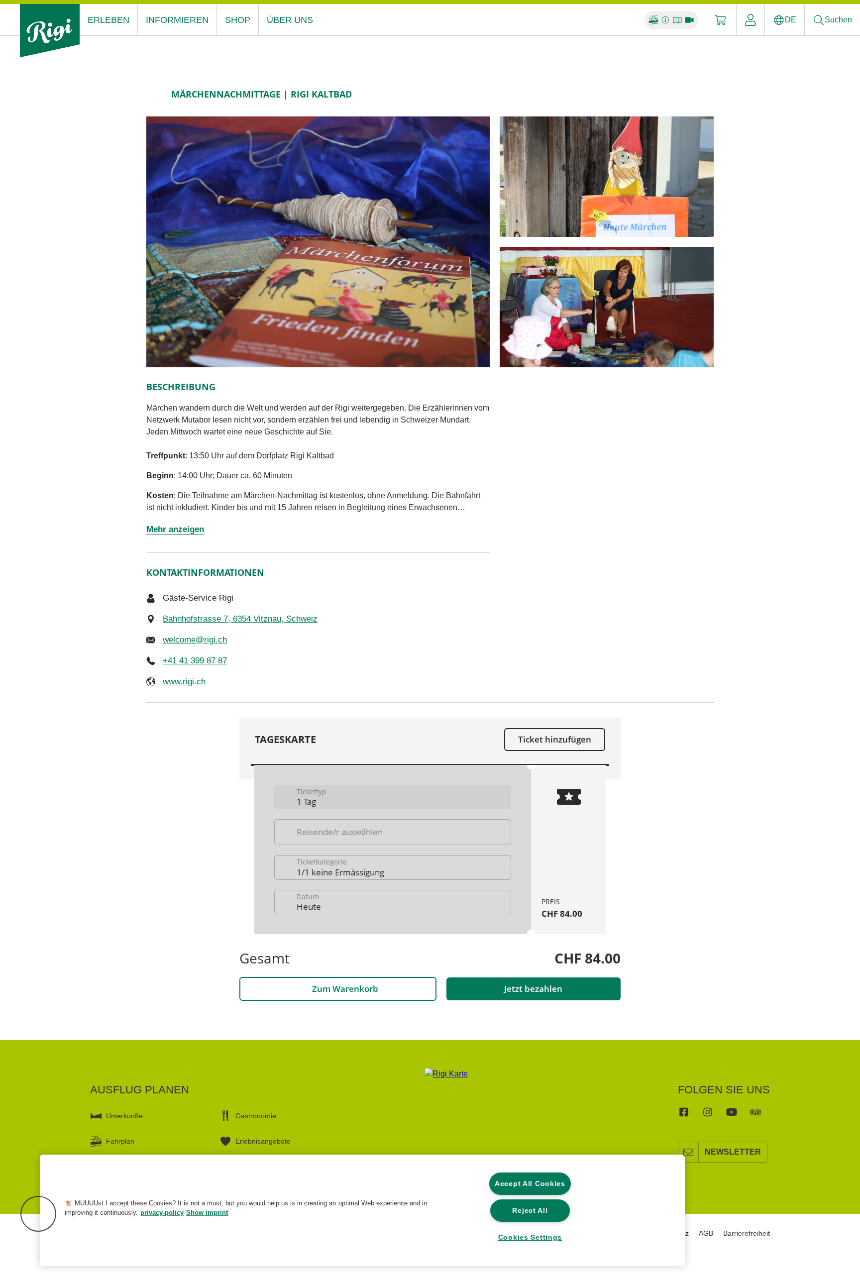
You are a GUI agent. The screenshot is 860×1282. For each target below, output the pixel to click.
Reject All (529, 1210)
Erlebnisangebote (263, 1141)
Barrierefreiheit (746, 1233)
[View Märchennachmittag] (318, 241)
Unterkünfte (124, 1116)
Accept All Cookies (530, 1183)
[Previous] (155, 94)
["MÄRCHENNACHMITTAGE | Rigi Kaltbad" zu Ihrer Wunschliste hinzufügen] (704, 94)
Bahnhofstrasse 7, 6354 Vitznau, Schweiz (240, 619)
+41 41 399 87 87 (195, 660)
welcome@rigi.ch (195, 639)
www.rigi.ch (184, 681)
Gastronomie (255, 1116)
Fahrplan (120, 1141)
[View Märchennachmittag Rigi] (607, 176)
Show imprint (207, 1212)
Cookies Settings (530, 1237)
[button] (38, 1214)
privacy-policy (162, 1212)
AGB (706, 1233)
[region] (362, 1210)
